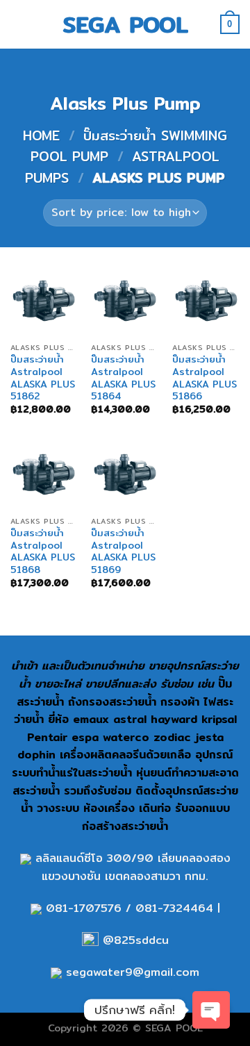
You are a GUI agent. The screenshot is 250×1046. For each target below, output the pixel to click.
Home (41, 135)
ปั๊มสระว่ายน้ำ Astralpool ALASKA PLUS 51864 (123, 378)
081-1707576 (84, 908)
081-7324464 (174, 908)
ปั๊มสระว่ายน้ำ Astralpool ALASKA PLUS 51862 (42, 378)
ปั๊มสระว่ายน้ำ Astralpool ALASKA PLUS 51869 (123, 551)
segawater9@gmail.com (130, 972)
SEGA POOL (125, 24)
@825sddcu (134, 940)
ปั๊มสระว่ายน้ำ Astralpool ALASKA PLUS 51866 (204, 378)
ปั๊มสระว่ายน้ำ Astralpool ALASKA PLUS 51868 (42, 551)
